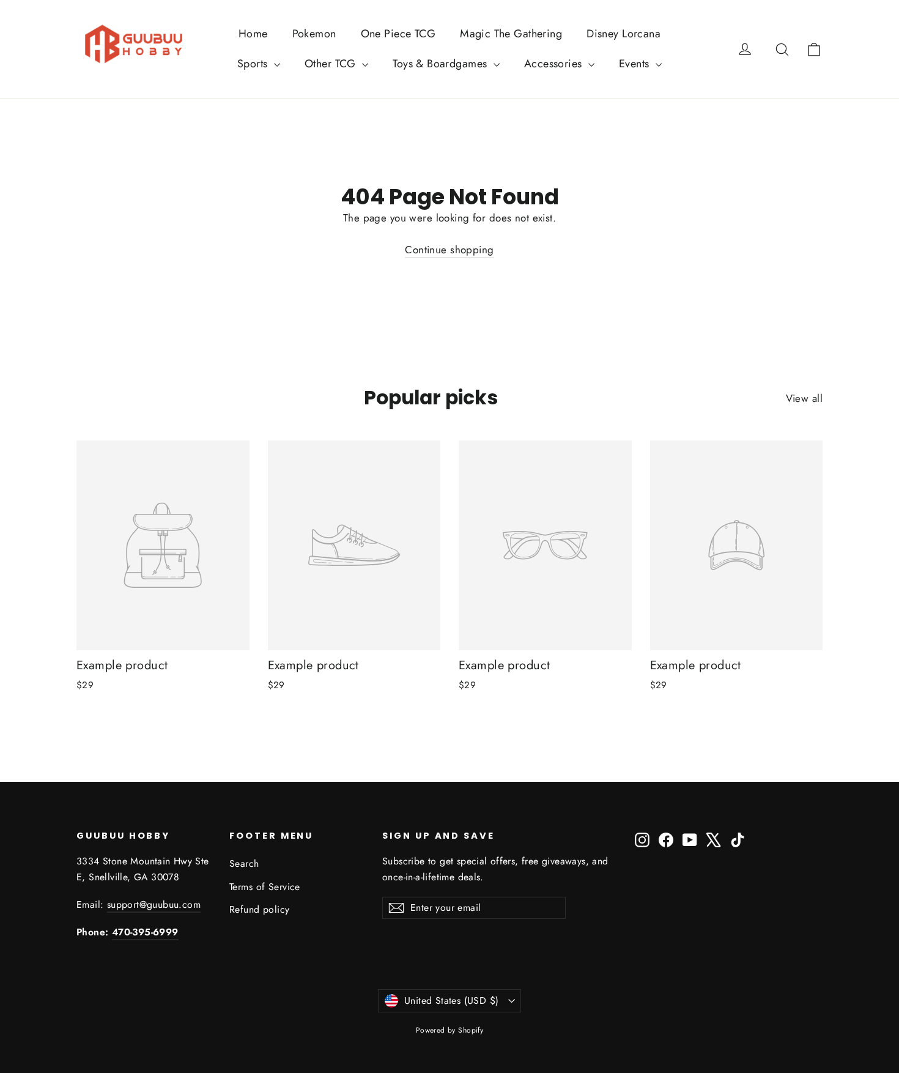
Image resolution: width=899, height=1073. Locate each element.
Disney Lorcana (623, 34)
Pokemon (314, 34)
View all (804, 398)
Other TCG (332, 64)
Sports (254, 64)
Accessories (554, 64)
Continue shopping (449, 249)
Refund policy (259, 909)
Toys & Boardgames (441, 64)
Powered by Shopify (450, 1030)
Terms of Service (264, 887)
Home (253, 34)
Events (636, 64)
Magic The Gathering (511, 34)
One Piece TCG (398, 34)
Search (244, 863)
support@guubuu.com (154, 904)
